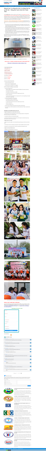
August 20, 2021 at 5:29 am (9, 365)
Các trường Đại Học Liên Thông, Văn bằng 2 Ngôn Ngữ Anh (38, 60)
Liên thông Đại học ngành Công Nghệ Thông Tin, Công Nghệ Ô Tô (38, 22)
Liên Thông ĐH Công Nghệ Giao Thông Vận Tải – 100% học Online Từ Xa (39, 14)
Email (5, 382)
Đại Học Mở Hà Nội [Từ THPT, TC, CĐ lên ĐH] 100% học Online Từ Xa (38, 45)
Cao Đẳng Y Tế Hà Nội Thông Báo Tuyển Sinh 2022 (21, 396)
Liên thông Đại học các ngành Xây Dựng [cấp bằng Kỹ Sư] (39, 41)
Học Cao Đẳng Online (20, 448)
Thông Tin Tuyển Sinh (8, 3)
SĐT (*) (5, 316)
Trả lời (30, 339)
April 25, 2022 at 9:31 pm (10, 354)
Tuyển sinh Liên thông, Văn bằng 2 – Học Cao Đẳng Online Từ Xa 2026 (39, 52)
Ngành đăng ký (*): (7, 326)
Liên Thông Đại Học (9, 448)
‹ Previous (15, 373)
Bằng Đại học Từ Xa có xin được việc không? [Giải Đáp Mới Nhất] (39, 68)
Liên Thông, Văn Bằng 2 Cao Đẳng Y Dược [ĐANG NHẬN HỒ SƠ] (39, 25)
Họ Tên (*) (6, 310)
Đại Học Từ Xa (15, 448)
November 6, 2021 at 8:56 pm (11, 358)
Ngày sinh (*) (6, 313)
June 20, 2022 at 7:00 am (11, 348)
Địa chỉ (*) (6, 323)
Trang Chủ (5, 448)
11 (18, 373)
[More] (11, 335)
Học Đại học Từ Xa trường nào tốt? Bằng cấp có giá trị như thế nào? (39, 83)
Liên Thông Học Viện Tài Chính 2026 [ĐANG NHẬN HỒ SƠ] (39, 10)
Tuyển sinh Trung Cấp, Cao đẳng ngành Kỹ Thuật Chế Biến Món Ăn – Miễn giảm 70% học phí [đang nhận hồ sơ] (37, 34)
